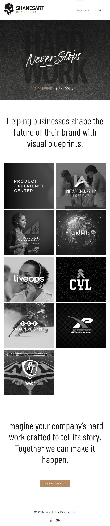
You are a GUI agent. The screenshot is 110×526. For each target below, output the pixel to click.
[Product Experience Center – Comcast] (29, 165)
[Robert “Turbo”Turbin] (29, 352)
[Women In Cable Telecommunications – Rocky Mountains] (29, 212)
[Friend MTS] (81, 212)
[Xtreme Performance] (81, 305)
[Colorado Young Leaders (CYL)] (81, 259)
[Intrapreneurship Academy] (81, 165)
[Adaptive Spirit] (29, 305)
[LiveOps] (29, 259)
